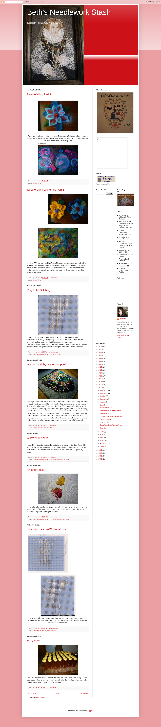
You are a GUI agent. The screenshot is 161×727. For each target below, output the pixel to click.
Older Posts (84, 694)
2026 (100, 346)
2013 (100, 385)
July (101, 405)
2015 (100, 379)
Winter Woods (57, 354)
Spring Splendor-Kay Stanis (61, 459)
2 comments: (53, 457)
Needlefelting (37, 183)
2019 (100, 367)
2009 (100, 456)
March (102, 440)
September (104, 399)
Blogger (89, 711)
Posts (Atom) (40, 697)
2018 (100, 370)
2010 (100, 453)
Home (58, 694)
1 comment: (53, 278)
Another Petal (35, 469)
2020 (100, 364)
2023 (100, 355)
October (103, 396)
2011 (100, 450)
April (102, 438)
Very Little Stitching (38, 290)
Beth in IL (123, 319)
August (102, 402)
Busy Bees (33, 640)
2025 (100, 349)
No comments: (54, 181)
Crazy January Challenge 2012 (42, 354)
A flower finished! (37, 438)
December (104, 390)
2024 (100, 352)
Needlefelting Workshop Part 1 (45, 189)
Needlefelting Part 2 (39, 94)
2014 (100, 382)
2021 (100, 361)
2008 (100, 459)
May (102, 435)
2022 (100, 358)
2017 (100, 373)
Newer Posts (32, 694)
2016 (100, 376)
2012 (100, 388)
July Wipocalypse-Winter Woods (46, 529)
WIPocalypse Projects (49, 630)
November (104, 393)
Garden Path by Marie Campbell (46, 364)
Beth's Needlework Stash (69, 12)
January (103, 446)
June (102, 432)
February (103, 443)
